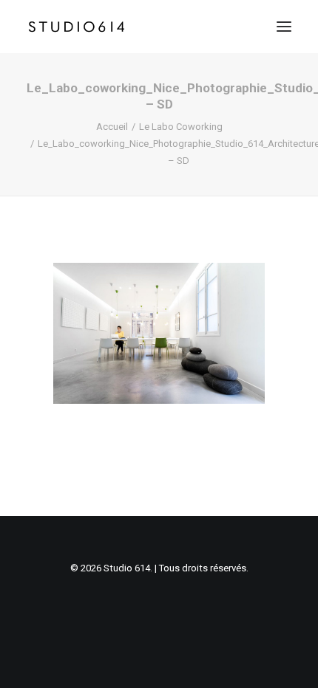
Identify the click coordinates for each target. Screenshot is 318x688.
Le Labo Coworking (181, 126)
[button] (284, 26)
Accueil (112, 126)
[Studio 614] (76, 26)
